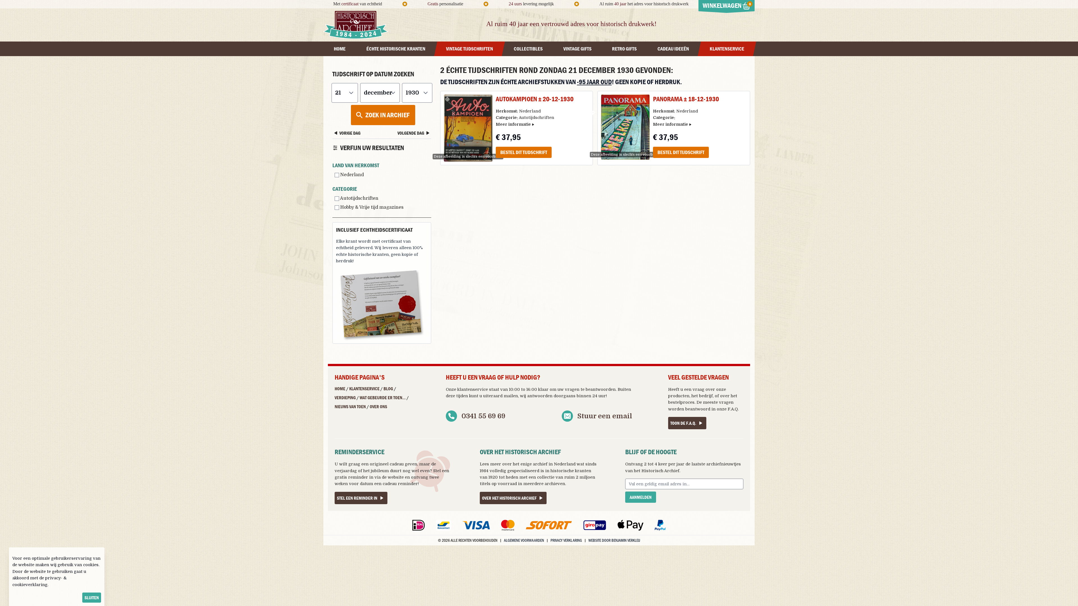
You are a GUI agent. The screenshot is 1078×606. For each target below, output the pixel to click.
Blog (388, 388)
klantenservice (472, 389)
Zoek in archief (388, 115)
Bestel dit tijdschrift (523, 152)
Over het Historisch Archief (509, 498)
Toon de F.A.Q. (683, 423)
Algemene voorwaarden (524, 540)
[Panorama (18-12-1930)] (625, 127)
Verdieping (345, 397)
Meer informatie (513, 124)
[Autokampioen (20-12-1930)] (468, 128)
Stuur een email (604, 416)
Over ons (378, 406)
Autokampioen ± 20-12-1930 (535, 99)
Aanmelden (641, 497)
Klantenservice (364, 388)
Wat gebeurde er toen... (383, 397)
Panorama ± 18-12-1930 (686, 99)
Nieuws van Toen (350, 406)
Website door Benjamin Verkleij (614, 540)
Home (340, 388)
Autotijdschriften (358, 198)
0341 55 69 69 (483, 416)
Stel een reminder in (357, 498)
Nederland (351, 174)
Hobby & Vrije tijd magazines (371, 207)
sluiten (91, 597)
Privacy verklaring (566, 540)
